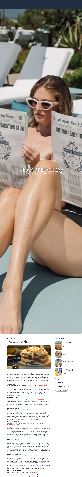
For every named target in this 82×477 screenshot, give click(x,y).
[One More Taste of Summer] (65, 354)
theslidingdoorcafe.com (45, 455)
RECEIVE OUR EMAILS (61, 390)
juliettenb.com (41, 399)
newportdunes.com (35, 441)
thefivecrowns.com (34, 472)
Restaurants (60, 382)
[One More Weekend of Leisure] (65, 363)
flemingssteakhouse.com (13, 424)
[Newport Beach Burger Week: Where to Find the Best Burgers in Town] (65, 345)
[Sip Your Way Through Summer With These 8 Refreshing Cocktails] (65, 372)
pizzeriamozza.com (35, 409)
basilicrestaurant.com (42, 385)
